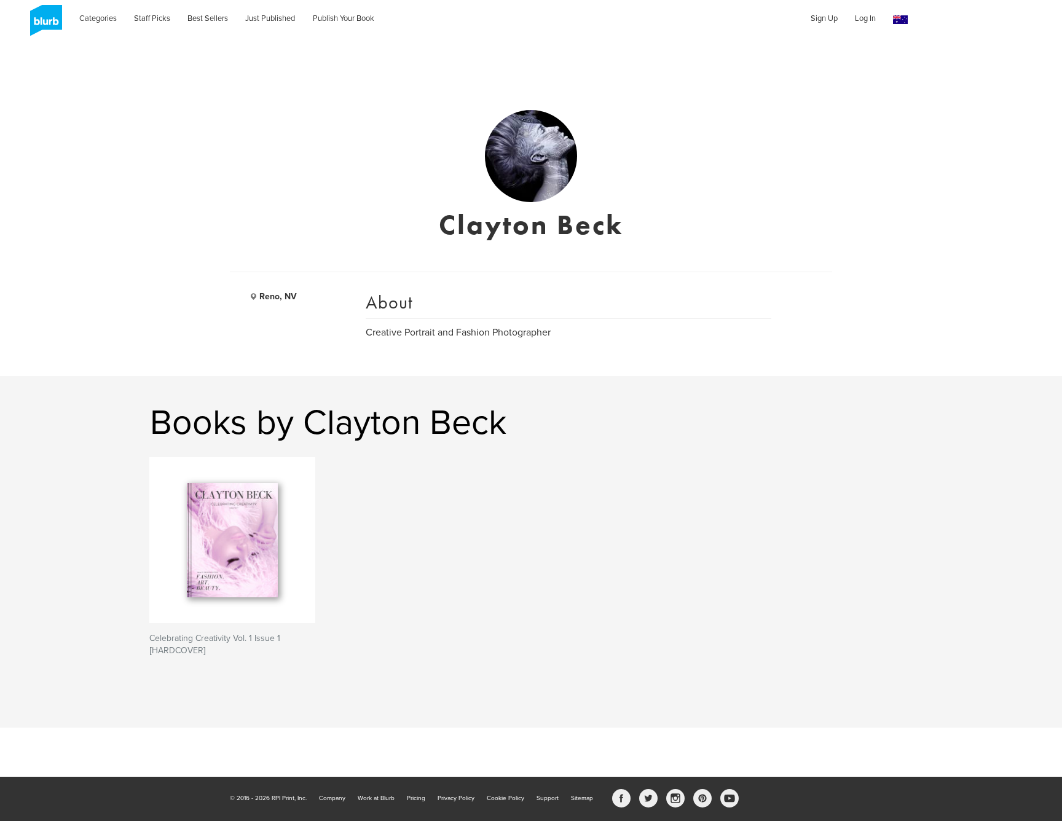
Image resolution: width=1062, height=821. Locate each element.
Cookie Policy (505, 798)
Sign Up (824, 18)
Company (332, 798)
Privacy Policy (456, 798)
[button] (900, 20)
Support (548, 798)
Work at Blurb (376, 798)
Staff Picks (152, 18)
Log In (865, 18)
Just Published (270, 18)
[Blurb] (42, 24)
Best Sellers (207, 18)
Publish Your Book (343, 18)
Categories (98, 18)
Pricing (416, 798)
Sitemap (582, 798)
